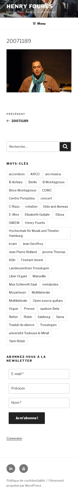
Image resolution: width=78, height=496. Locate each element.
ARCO (35, 174)
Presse (29, 309)
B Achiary (16, 182)
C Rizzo (14, 207)
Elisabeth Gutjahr (37, 215)
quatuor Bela (49, 309)
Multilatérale (18, 301)
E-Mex (14, 215)
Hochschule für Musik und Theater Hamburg (34, 233)
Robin (28, 317)
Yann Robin (17, 341)
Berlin (32, 182)
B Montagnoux (53, 182)
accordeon (17, 174)
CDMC (47, 190)
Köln (12, 260)
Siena (60, 317)
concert (46, 198)
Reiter (13, 317)
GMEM (14, 223)
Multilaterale (41, 292)
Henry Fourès (29, 6)
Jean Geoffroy (33, 244)
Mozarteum (17, 292)
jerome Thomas (53, 252)
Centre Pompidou (22, 198)
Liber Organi (18, 276)
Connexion (14, 438)
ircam (13, 244)
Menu (41, 23)
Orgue (13, 309)
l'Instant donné (32, 260)
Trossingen (48, 325)
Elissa (59, 215)
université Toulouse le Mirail (29, 333)
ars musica (53, 174)
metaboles (50, 284)
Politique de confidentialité (25, 480)
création (31, 207)
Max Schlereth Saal (23, 284)
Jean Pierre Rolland (23, 252)
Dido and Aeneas (55, 207)
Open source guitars (48, 301)
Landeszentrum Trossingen (29, 268)
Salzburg (44, 317)
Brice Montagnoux (22, 190)
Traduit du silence (21, 325)
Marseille (39, 276)
